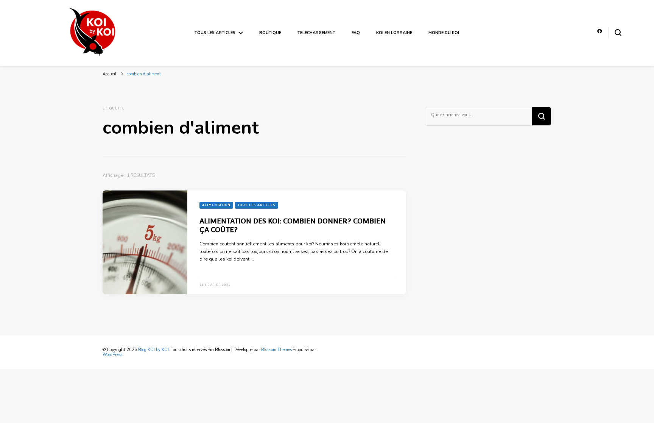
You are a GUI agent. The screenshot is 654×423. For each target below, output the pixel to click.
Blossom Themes (276, 350)
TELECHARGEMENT (316, 33)
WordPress (112, 354)
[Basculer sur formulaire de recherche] (618, 32)
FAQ (356, 33)
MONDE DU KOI (443, 33)
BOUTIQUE (270, 33)
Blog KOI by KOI (153, 350)
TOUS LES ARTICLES (215, 33)
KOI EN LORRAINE (394, 33)
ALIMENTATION (216, 205)
